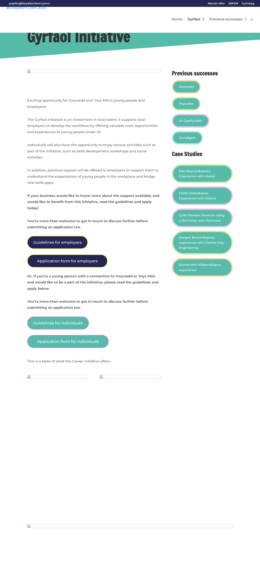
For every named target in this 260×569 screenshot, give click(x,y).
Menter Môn (216, 3)
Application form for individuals (68, 341)
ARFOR (233, 3)
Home (176, 19)
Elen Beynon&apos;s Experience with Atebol (197, 173)
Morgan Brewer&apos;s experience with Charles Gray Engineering (201, 243)
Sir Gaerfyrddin (190, 121)
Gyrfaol (193, 19)
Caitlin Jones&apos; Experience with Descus (197, 195)
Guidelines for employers (57, 242)
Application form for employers (67, 261)
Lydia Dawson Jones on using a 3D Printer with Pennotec (201, 217)
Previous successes (225, 19)
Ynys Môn (186, 104)
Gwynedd (186, 87)
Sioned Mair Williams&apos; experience (200, 267)
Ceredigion (187, 138)
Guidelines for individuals (58, 323)
